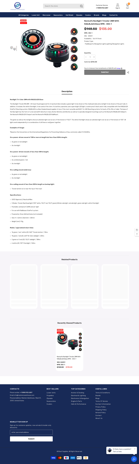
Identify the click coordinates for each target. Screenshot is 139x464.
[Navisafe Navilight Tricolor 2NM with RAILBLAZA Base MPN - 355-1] (69, 341)
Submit (31, 439)
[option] (49, 48)
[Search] (63, 6)
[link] (23, 301)
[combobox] (61, 6)
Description (67, 91)
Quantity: (87, 53)
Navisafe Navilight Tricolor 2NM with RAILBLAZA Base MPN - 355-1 (68, 358)
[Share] (127, 72)
